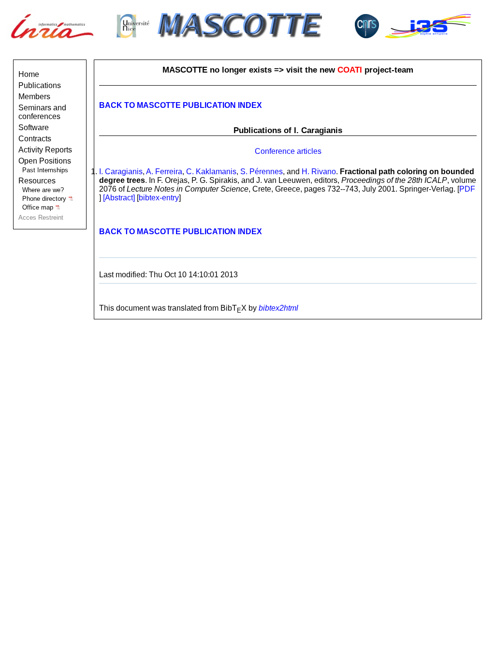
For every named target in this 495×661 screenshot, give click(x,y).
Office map (38, 207)
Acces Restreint (40, 217)
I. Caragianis (121, 171)
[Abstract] (120, 198)
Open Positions (44, 161)
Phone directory (45, 198)
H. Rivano (319, 171)
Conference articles (288, 151)
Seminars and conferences (42, 112)
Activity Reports (45, 150)
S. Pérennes (261, 171)
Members (34, 96)
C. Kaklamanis (211, 171)
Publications (39, 85)
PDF (467, 189)
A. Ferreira (164, 171)
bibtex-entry (159, 198)
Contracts (34, 139)
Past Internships (45, 170)
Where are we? (43, 190)
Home (28, 74)
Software (33, 127)
